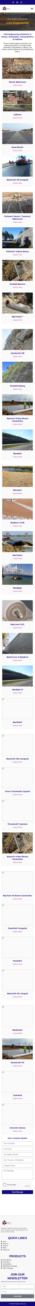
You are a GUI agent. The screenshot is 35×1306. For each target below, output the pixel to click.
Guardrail (17, 1095)
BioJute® (17, 490)
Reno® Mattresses (17, 82)
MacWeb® (17, 722)
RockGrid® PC (17, 1063)
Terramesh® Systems (17, 824)
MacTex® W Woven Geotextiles (17, 896)
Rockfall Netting (17, 386)
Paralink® (17, 961)
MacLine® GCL (17, 624)
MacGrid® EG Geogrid (17, 993)
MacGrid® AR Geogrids (17, 180)
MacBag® (17, 588)
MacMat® (17, 453)
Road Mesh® (17, 147)
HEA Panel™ (17, 317)
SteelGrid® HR (17, 353)
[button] (32, 8)
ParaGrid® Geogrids (17, 928)
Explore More (17, 85)
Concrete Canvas (17, 1128)
